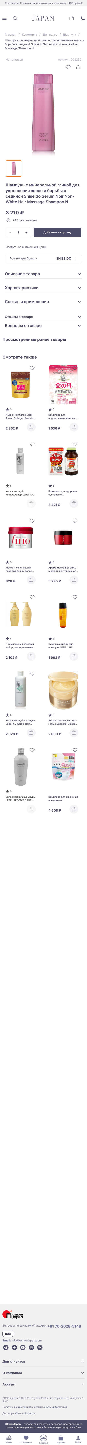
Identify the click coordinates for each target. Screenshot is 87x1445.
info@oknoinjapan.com (27, 1340)
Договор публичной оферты (18, 1413)
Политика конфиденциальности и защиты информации (34, 1406)
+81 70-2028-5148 (64, 1326)
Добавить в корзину (57, 232)
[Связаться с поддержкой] (82, 18)
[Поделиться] (78, 67)
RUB (8, 1333)
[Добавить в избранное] (68, 67)
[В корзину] (31, 427)
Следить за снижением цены (26, 247)
